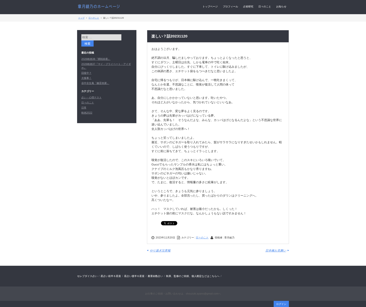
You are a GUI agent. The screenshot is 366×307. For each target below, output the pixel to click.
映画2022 (86, 112)
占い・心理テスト (91, 97)
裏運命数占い (155, 276)
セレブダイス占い (87, 276)
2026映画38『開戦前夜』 (96, 59)
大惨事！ (86, 78)
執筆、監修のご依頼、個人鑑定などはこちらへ (192, 276)
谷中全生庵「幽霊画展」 (95, 83)
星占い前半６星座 (111, 276)
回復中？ (86, 73)
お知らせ (281, 6)
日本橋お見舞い (275, 250)
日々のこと (264, 6)
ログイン (281, 304)
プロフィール (230, 6)
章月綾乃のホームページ (98, 6)
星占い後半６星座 (134, 276)
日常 (83, 107)
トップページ (210, 6)
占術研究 (248, 6)
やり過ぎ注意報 (160, 250)
